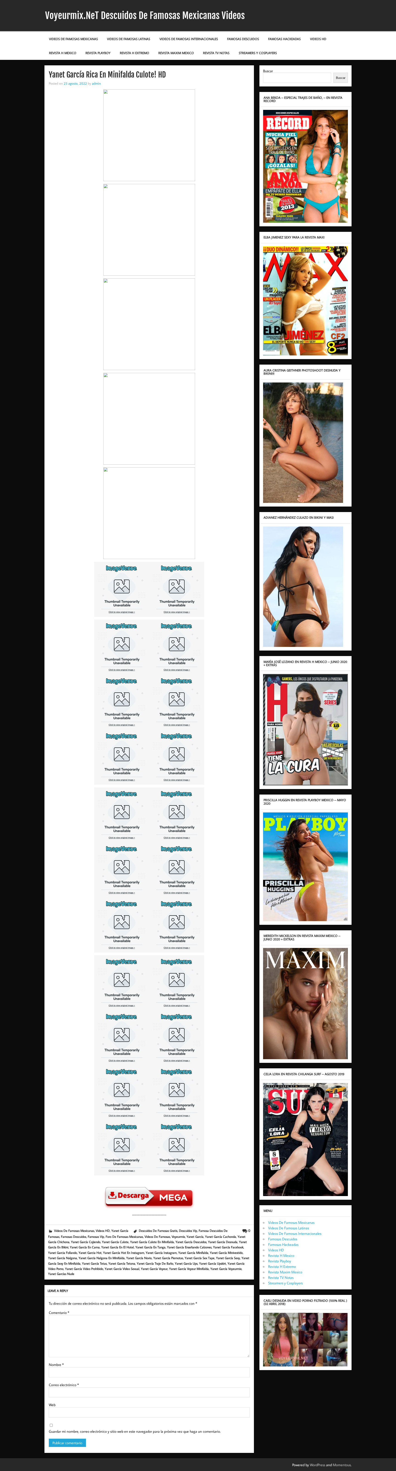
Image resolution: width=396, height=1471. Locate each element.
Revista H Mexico (62, 53)
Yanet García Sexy (228, 1258)
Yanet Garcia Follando (62, 1252)
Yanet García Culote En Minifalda (152, 1242)
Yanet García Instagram (161, 1252)
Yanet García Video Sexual (122, 1268)
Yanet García (119, 1230)
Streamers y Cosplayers (258, 53)
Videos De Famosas (157, 1236)
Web (52, 1405)
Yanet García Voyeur (154, 1268)
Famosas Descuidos (243, 39)
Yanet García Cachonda (220, 1236)
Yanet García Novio (139, 1258)
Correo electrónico (64, 1385)
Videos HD (318, 39)
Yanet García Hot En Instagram (123, 1252)
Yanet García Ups (186, 1263)
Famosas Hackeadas (284, 39)
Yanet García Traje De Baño (155, 1263)
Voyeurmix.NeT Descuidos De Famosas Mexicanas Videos (145, 15)
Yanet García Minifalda (193, 1252)
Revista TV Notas (216, 53)
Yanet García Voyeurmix (226, 1268)
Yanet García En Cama (85, 1247)
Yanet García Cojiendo (85, 1242)
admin (96, 83)
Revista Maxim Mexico (176, 53)
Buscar (268, 71)
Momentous (342, 1465)
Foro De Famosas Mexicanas (124, 1236)
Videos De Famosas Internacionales (189, 39)
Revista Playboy (97, 53)
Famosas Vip (96, 1236)
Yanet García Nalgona (62, 1258)
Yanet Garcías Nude (61, 1274)
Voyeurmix (178, 1236)
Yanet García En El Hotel (117, 1247)
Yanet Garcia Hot (90, 1252)
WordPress (317, 1465)
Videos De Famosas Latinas (128, 39)
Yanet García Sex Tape (199, 1258)
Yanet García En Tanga (150, 1247)
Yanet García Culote (115, 1242)
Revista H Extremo (134, 53)
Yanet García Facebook (228, 1247)
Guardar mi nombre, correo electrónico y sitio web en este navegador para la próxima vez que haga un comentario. (135, 1431)
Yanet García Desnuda (222, 1242)
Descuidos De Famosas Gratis (158, 1230)
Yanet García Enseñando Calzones (189, 1247)
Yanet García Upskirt (212, 1263)
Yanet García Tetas (94, 1263)
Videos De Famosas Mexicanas (73, 39)
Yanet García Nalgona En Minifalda (102, 1258)
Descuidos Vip (188, 1230)
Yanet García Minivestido (226, 1252)
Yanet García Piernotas (168, 1258)
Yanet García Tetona (121, 1263)
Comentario (59, 1312)
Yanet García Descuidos (191, 1242)
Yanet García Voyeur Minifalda (189, 1268)
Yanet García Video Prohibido (84, 1268)
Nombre (56, 1364)
